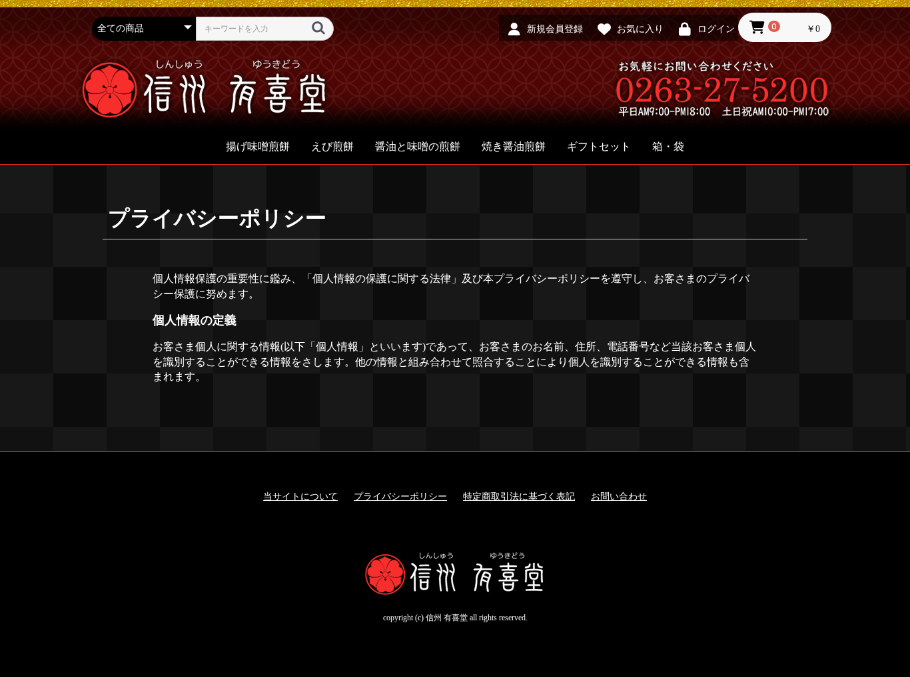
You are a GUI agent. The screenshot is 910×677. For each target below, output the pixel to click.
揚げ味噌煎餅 (258, 146)
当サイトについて (300, 497)
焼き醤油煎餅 (514, 146)
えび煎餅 (332, 146)
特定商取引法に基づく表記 (519, 497)
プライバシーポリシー (400, 497)
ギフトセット (599, 146)
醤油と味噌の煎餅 (417, 146)
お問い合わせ (619, 497)
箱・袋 (668, 146)
